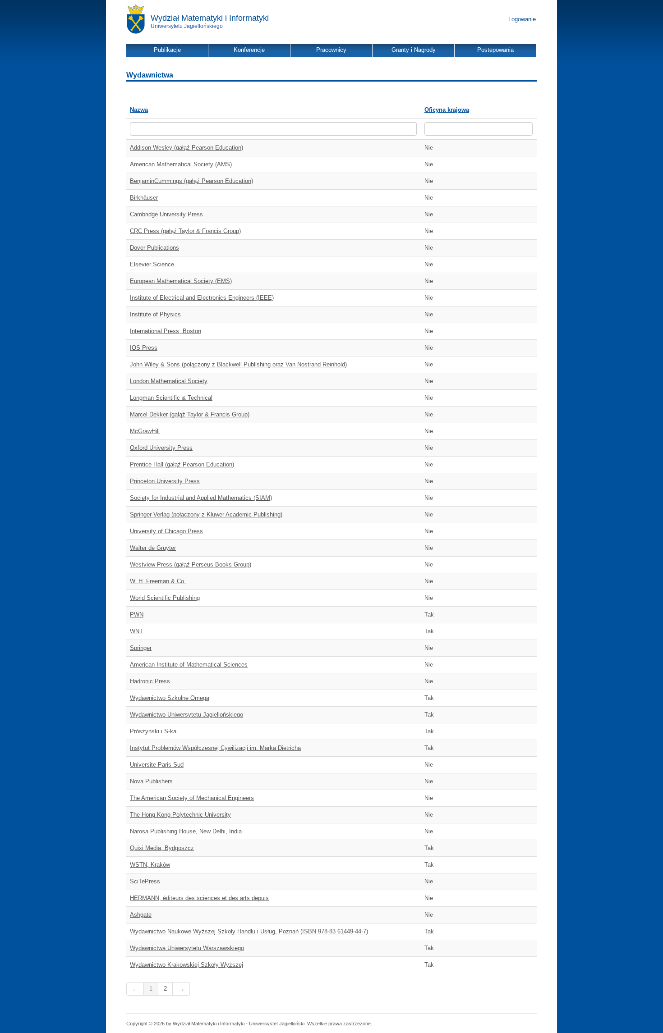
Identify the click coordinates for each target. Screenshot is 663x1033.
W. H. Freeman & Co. (158, 581)
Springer (141, 647)
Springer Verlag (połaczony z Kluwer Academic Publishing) (206, 514)
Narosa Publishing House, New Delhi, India (186, 831)
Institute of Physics (155, 314)
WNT (136, 631)
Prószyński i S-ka (153, 731)
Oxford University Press (161, 447)
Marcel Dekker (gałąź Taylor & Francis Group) (189, 414)
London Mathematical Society (168, 381)
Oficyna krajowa (446, 109)
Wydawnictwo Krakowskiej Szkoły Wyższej (186, 964)
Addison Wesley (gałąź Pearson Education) (186, 147)
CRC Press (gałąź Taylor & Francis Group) (185, 231)
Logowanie (522, 19)
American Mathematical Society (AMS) (181, 164)
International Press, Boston (165, 331)
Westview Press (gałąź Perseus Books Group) (190, 564)
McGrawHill (145, 431)
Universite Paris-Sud (157, 764)
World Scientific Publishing (165, 597)
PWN (136, 614)
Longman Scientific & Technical (171, 397)
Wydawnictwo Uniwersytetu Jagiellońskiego (186, 714)
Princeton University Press (165, 481)
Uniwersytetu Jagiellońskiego (187, 26)
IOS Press (143, 347)
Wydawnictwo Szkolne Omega (169, 698)
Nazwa (139, 109)
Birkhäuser (144, 197)
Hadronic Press (150, 681)
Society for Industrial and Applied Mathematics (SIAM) (201, 497)
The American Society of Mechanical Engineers (192, 798)
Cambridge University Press (166, 214)
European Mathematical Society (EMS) (181, 281)
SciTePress (145, 881)
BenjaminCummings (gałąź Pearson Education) (191, 181)
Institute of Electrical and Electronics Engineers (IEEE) (202, 297)
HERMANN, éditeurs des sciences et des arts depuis (199, 898)
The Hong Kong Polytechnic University (180, 814)
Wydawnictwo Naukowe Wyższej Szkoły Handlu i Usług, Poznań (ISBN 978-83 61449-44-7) (249, 931)
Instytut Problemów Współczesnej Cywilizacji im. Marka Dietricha (215, 748)
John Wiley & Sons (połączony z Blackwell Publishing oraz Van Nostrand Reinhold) (238, 364)
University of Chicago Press (166, 531)
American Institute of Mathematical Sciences (189, 664)
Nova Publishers (151, 781)
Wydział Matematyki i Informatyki (210, 18)
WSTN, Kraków (150, 864)
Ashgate (141, 914)
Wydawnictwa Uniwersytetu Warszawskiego (187, 948)
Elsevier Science (152, 264)
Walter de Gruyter (153, 547)
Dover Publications (154, 247)
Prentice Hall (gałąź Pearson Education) (182, 464)
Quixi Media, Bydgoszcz (162, 848)
